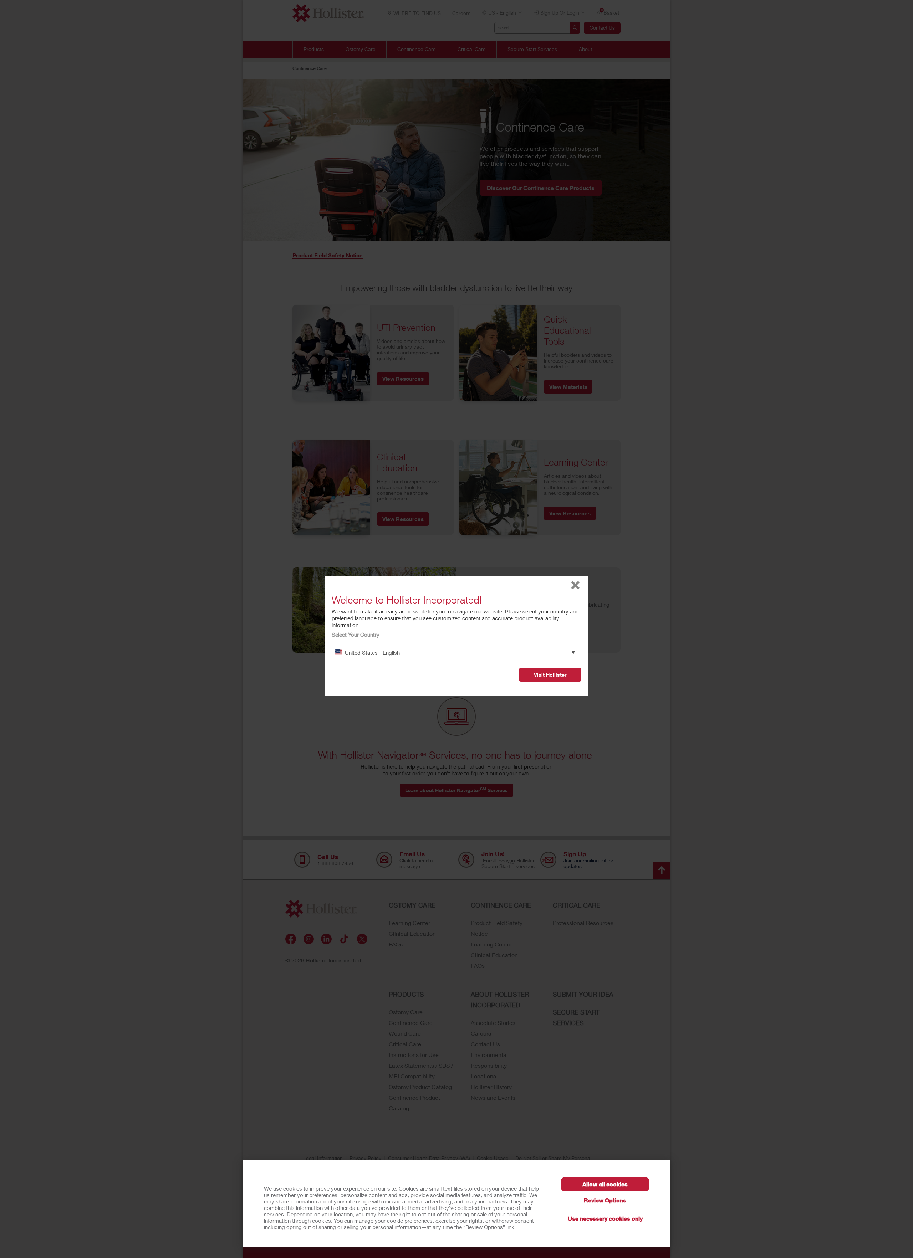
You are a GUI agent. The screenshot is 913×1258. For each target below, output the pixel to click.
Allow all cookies (605, 1184)
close (575, 585)
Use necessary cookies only (605, 1218)
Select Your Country (355, 634)
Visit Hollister (550, 675)
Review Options (605, 1200)
